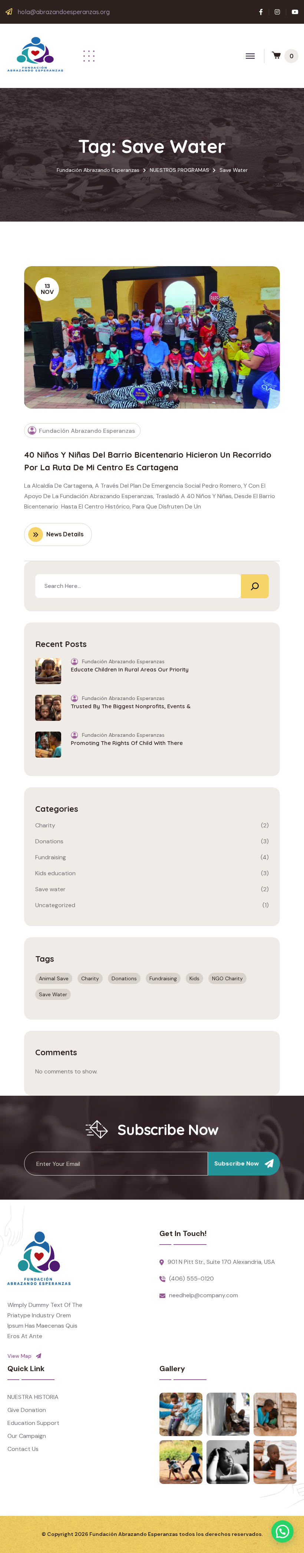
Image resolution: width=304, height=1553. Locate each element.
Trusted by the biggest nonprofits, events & (131, 706)
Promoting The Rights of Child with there (127, 742)
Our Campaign (26, 1436)
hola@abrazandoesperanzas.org (64, 12)
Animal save (54, 978)
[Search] (255, 586)
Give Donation (26, 1410)
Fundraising (50, 857)
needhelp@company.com (203, 1295)
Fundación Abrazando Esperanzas (87, 430)
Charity (45, 825)
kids (194, 978)
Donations (49, 841)
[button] (282, 1531)
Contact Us (23, 1449)
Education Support (33, 1423)
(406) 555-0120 (191, 1278)
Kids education (55, 873)
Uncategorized (55, 905)
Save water (50, 889)
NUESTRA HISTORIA (33, 1397)
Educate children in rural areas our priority (130, 669)
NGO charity (227, 978)
